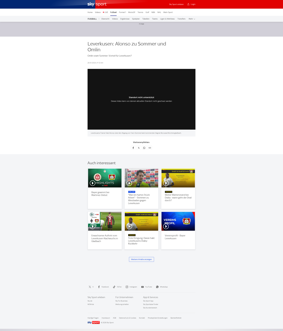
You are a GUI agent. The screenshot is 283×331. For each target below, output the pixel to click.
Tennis (140, 12)
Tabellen (145, 19)
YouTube (148, 287)
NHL (159, 12)
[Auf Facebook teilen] (133, 148)
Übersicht (105, 19)
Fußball (113, 12)
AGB (114, 318)
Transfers (181, 19)
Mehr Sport (168, 12)
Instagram (133, 287)
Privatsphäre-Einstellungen (158, 318)
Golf (147, 12)
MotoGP (131, 12)
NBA (153, 12)
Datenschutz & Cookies (127, 318)
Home (90, 12)
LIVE (106, 12)
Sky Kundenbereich (150, 308)
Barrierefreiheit (176, 318)
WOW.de (91, 304)
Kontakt (142, 318)
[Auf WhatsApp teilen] (144, 148)
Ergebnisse (124, 19)
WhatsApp (164, 287)
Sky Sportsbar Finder (150, 304)
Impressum (106, 318)
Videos (98, 12)
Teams (155, 19)
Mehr (191, 19)
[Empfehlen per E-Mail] (150, 148)
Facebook (105, 287)
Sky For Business (121, 301)
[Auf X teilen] (139, 148)
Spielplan (136, 19)
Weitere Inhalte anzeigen (141, 259)
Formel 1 (122, 12)
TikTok (119, 287)
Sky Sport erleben (176, 4)
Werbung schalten (122, 304)
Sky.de (90, 301)
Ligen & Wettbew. (167, 19)
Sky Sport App (148, 301)
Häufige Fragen (93, 318)
